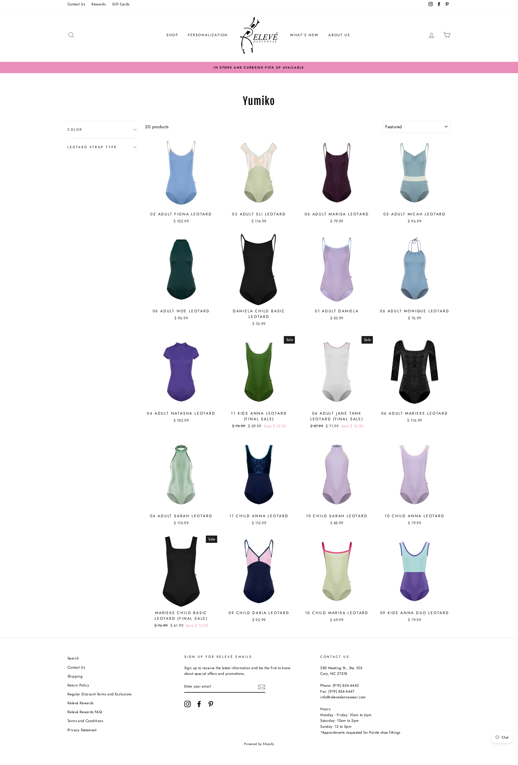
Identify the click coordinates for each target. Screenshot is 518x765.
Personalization (208, 35)
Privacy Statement (82, 730)
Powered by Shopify (259, 744)
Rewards (98, 4)
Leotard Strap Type (92, 146)
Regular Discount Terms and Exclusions (99, 694)
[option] (259, 67)
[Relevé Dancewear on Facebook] (199, 704)
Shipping (75, 676)
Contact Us (76, 4)
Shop (172, 35)
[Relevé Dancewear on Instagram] (187, 704)
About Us (339, 35)
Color (75, 129)
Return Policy (78, 685)
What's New (304, 35)
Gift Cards (121, 4)
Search (73, 658)
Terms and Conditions (85, 720)
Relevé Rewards (80, 703)
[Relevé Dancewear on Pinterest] (210, 704)
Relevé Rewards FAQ (84, 712)
